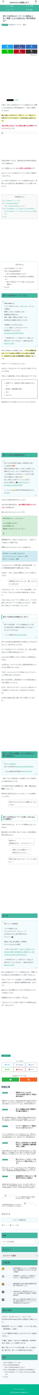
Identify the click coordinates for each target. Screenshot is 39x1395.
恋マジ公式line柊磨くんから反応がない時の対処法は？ (19, 208)
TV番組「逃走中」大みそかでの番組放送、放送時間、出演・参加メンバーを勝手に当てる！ (19, 1342)
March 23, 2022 (9, 965)
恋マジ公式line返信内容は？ (10, 203)
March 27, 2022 (9, 343)
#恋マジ (22, 306)
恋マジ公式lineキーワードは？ (11, 201)
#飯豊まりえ (28, 952)
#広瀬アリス (29, 949)
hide (22, 197)
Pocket (16, 100)
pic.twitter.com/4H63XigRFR (13, 485)
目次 (17, 264)
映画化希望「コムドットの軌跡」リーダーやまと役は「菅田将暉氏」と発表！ (19, 1328)
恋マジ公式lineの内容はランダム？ (15, 206)
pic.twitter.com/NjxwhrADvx (17, 955)
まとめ (4, 216)
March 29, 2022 (27, 771)
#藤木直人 (20, 952)
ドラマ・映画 (7, 1055)
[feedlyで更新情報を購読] (10, 1080)
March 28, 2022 (21, 635)
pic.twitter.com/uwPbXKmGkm (13, 333)
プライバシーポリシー (19, 1389)
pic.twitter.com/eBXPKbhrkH (24, 766)
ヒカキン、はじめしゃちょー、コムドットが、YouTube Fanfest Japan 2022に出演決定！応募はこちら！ (19, 1319)
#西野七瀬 (13, 952)
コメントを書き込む (19, 1220)
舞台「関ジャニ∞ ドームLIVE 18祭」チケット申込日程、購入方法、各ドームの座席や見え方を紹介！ (19, 1349)
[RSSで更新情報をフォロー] (28, 1080)
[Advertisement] (19, 76)
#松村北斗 (21, 482)
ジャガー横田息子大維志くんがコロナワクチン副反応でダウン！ (19, 1335)
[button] (35, 1242)
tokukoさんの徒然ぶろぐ (19, 2)
